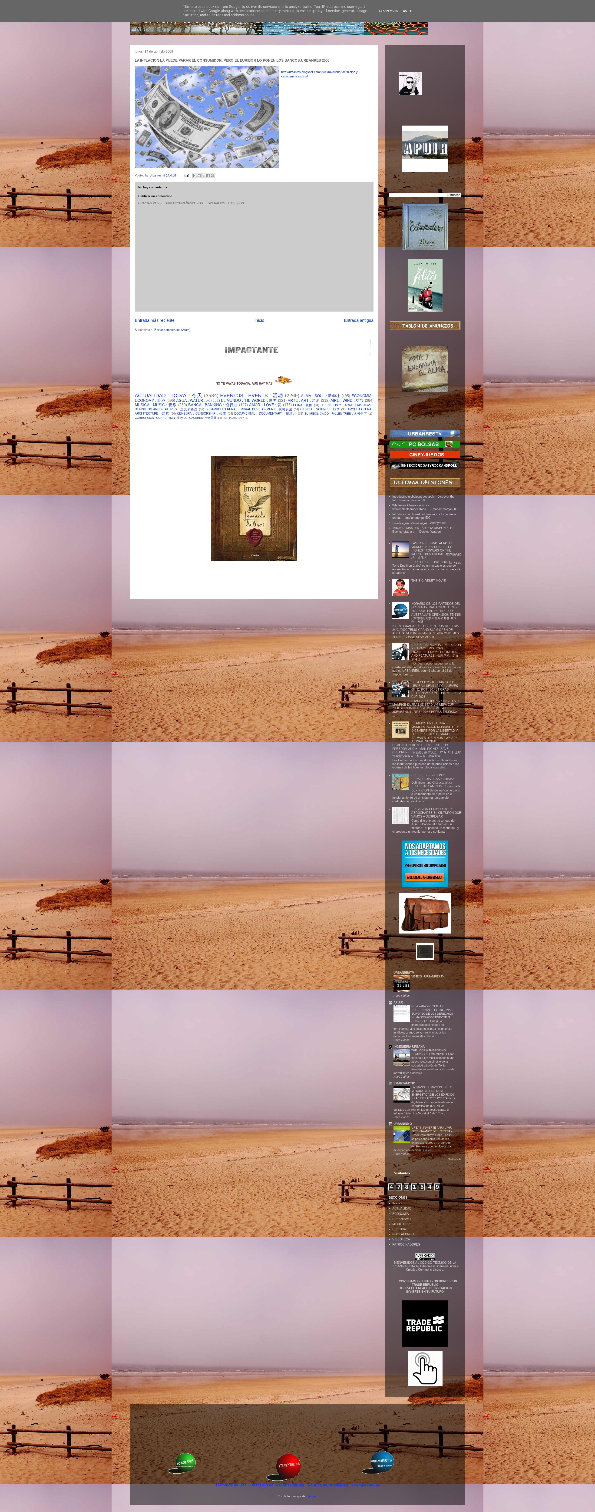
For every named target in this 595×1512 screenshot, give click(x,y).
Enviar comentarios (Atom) (172, 330)
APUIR (398, 1002)
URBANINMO (402, 1124)
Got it (408, 11)
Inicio (259, 320)
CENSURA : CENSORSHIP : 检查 (201, 413)
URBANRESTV (403, 972)
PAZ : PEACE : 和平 (233, 418)
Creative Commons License (424, 1269)
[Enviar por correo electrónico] (194, 175)
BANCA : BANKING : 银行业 (213, 405)
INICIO (397, 1203)
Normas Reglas (366, 1485)
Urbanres (426, 1266)
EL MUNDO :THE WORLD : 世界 (249, 400)
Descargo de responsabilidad (277, 1485)
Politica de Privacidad (328, 1485)
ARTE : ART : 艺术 (304, 400)
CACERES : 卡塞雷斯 (202, 417)
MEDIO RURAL (402, 1224)
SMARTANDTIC (404, 1083)
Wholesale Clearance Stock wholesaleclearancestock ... (411, 507)
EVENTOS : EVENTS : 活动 (251, 395)
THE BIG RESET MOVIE (428, 580)
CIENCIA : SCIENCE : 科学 (320, 409)
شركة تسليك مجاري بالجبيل (409, 523)
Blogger (311, 1496)
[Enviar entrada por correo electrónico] (186, 175)
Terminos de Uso (231, 1485)
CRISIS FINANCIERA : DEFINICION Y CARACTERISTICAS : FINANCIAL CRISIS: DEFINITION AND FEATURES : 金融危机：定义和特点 (436, 652)
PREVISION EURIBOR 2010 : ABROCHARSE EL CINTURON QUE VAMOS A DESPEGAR (436, 812)
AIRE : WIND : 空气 (347, 400)
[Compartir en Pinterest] (212, 175)
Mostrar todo (454, 1159)
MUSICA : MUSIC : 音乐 (156, 405)
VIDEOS (417, 976)
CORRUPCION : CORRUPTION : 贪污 (159, 417)
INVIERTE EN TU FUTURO (425, 1291)
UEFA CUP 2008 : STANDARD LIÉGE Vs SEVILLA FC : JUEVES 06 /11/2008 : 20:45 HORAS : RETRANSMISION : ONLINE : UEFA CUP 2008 (436, 689)
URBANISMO (401, 1219)
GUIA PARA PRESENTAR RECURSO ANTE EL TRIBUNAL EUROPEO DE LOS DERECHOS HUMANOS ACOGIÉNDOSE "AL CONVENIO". (432, 1014)
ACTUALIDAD (401, 1208)
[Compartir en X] (203, 175)
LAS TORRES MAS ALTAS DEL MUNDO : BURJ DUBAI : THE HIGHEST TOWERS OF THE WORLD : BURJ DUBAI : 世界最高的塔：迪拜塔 (436, 550)
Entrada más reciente (155, 320)
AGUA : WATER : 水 (193, 400)
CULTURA (399, 1229)
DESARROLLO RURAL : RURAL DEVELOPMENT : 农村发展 (249, 409)
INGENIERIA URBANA (409, 1046)
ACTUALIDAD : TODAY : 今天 (168, 395)
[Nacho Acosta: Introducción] (425, 90)
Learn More (388, 11)
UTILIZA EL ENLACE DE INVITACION (425, 1288)
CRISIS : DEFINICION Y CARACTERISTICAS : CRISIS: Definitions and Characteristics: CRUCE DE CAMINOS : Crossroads (435, 781)
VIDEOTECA (401, 1239)
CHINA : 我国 (303, 405)
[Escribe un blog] (199, 175)
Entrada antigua (359, 320)
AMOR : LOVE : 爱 (265, 405)
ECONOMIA (400, 1214)
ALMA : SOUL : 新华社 (320, 396)
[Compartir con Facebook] (208, 175)
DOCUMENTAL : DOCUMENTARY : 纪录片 (265, 413)
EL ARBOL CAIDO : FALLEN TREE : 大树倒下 (335, 413)
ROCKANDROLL (403, 1234)
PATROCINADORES (406, 1244)
